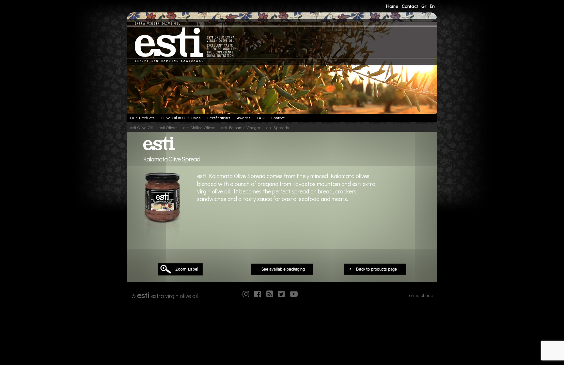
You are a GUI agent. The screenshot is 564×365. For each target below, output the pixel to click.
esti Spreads (277, 127)
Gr (423, 6)
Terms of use (420, 295)
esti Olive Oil (141, 127)
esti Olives (168, 127)
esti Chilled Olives (199, 127)
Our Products (142, 117)
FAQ (260, 117)
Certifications (218, 117)
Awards (243, 117)
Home (392, 6)
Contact (410, 6)
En (432, 6)
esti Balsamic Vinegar (240, 127)
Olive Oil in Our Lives (180, 117)
